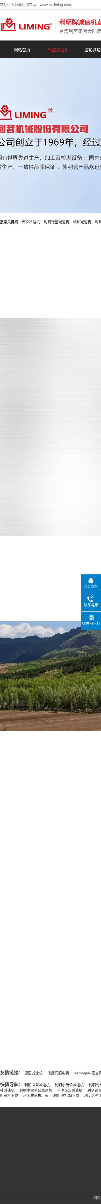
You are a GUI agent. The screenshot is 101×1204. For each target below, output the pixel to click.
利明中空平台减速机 (35, 1090)
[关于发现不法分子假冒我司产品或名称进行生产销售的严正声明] (44, 883)
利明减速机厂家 (35, 1095)
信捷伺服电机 (58, 1073)
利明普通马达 (55, 1159)
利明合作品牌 (55, 1174)
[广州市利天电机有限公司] (26, 32)
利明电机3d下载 (66, 1095)
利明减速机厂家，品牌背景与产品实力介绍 (49, 919)
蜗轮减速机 (82, 222)
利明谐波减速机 (69, 1090)
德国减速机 (33, 1073)
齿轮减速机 (31, 222)
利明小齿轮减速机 (69, 1085)
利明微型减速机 (37, 1085)
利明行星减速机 (56, 222)
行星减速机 (58, 50)
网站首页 (22, 50)
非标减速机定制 (57, 1166)
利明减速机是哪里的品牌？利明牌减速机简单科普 (55, 909)
